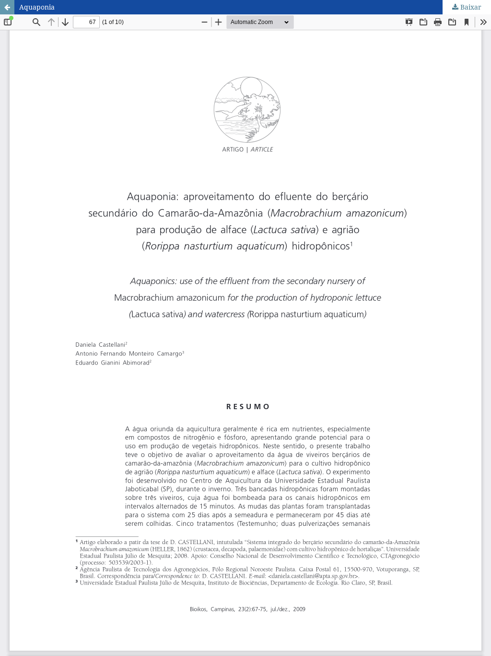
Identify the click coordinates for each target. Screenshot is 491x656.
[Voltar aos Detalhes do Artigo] (7, 7)
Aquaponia (37, 7)
